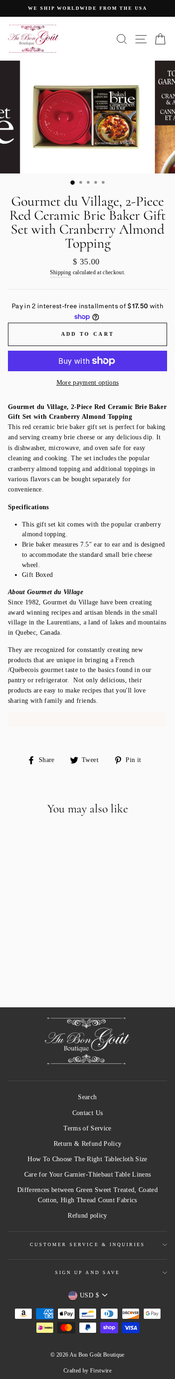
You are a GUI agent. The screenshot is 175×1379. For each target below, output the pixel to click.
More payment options (87, 382)
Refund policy (87, 1215)
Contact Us (87, 1112)
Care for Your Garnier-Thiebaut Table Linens (87, 1174)
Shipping (60, 273)
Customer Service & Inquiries (88, 1244)
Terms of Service (87, 1128)
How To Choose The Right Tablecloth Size (87, 1159)
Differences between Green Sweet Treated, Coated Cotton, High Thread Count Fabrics (87, 1195)
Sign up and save (87, 1272)
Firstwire (101, 1370)
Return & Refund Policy (87, 1143)
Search (87, 1097)
